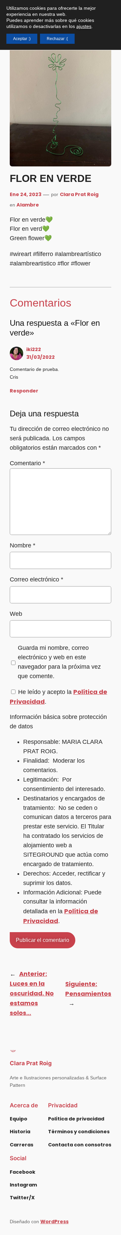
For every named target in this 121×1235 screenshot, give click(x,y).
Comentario (27, 463)
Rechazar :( (57, 38)
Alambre (27, 204)
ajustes (83, 26)
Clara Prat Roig (79, 194)
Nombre (22, 545)
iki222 (33, 349)
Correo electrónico (36, 579)
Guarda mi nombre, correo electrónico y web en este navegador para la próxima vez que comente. (59, 661)
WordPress (54, 1221)
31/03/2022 (40, 357)
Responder (24, 390)
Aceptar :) (22, 38)
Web (16, 613)
